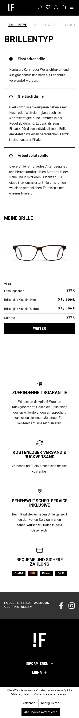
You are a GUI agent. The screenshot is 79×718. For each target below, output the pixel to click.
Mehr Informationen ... (55, 694)
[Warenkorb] (64, 7)
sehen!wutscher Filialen (34, 525)
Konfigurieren (50, 703)
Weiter (39, 328)
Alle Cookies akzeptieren (40, 712)
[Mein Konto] (56, 7)
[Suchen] (40, 7)
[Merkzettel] (48, 7)
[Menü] (72, 7)
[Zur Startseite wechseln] (15, 7)
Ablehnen (29, 703)
